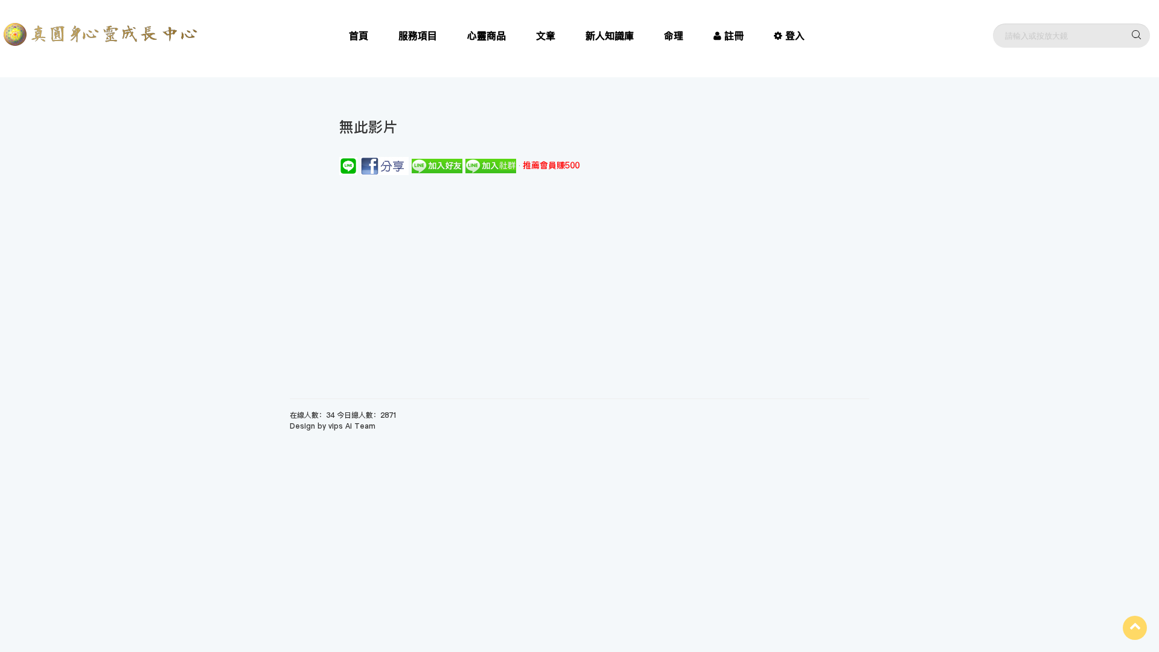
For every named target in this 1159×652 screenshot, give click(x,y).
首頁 (358, 35)
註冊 (734, 35)
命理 (673, 35)
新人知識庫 (610, 35)
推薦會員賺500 (551, 165)
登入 (795, 35)
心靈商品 (486, 35)
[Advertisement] (579, 265)
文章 (545, 35)
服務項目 (417, 35)
